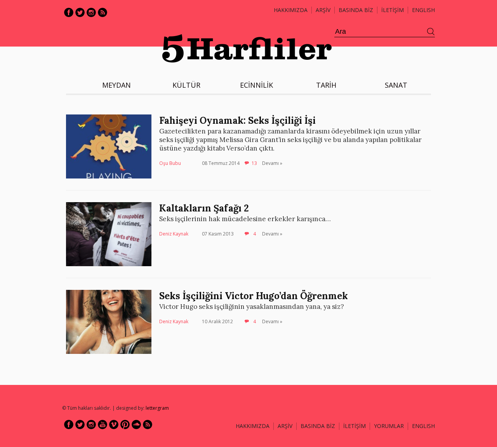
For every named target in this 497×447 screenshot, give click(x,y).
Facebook (68, 12)
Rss (102, 12)
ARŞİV (323, 10)
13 (254, 163)
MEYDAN (116, 85)
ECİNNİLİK (256, 85)
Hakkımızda (291, 10)
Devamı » (272, 163)
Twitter (80, 12)
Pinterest (125, 424)
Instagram (91, 12)
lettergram (157, 408)
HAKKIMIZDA (252, 426)
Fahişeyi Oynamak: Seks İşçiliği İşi (237, 120)
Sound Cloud (136, 424)
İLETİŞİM (392, 10)
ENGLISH (423, 10)
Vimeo (113, 424)
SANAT (396, 85)
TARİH (326, 85)
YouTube (102, 424)
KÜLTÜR (186, 85)
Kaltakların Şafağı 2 (204, 208)
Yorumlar (389, 426)
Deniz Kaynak (173, 233)
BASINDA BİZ (356, 10)
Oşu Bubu (170, 163)
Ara (431, 32)
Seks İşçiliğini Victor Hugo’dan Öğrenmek (253, 296)
